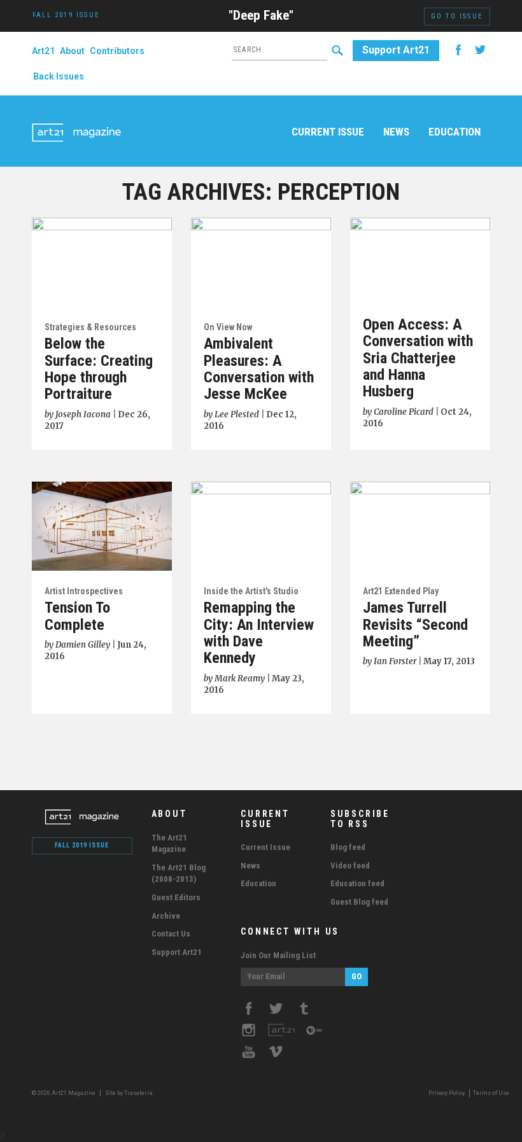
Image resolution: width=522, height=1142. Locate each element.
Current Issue (328, 131)
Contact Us (171, 933)
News (396, 131)
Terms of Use (491, 1093)
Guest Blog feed (359, 902)
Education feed (357, 883)
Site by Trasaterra (129, 1093)
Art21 (43, 51)
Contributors (117, 51)
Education (454, 131)
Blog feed (347, 847)
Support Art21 (396, 50)
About (72, 51)
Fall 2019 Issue (82, 845)
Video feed (350, 865)
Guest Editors (176, 897)
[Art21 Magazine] (76, 118)
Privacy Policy (446, 1093)
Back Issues (58, 76)
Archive (166, 916)
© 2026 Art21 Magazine (64, 1093)
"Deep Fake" (261, 15)
